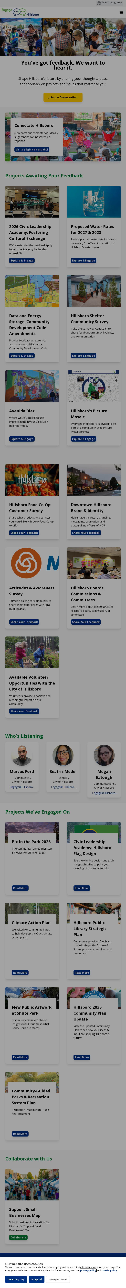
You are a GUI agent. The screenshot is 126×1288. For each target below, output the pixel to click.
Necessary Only (16, 1279)
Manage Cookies (58, 1279)
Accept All (36, 1279)
